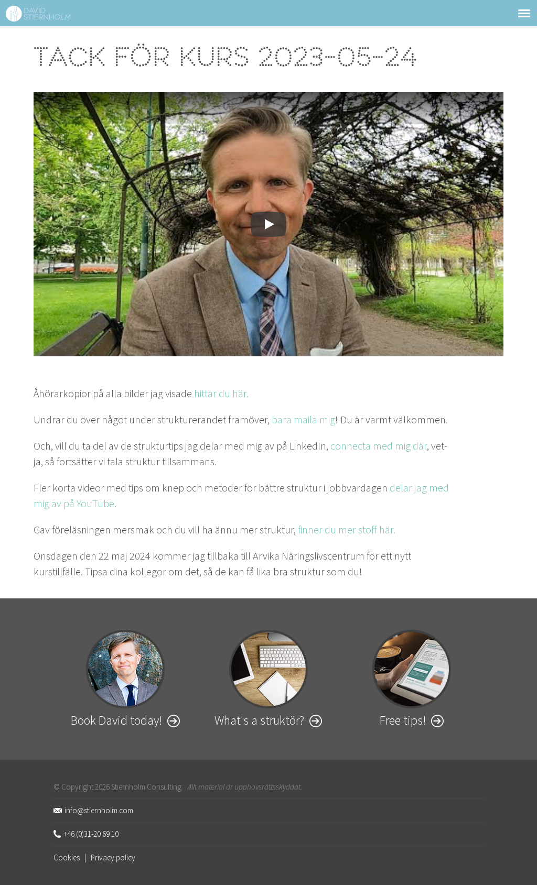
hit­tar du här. (221, 393)
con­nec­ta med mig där (378, 445)
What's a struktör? (259, 720)
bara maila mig (303, 419)
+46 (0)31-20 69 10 (91, 834)
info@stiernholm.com (99, 810)
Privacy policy (113, 857)
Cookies (66, 857)
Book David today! (116, 720)
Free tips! (403, 720)
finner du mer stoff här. (346, 529)
